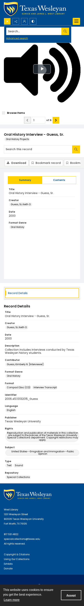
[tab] (25, 180)
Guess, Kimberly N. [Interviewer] (25, 364)
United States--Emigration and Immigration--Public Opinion (42, 452)
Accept (71, 595)
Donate (8, 568)
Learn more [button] (12, 599)
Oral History (17, 227)
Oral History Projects (17, 139)
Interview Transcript (45, 387)
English (11, 410)
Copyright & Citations (17, 554)
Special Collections (18, 477)
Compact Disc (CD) (18, 387)
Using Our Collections (16, 559)
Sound (19, 465)
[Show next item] (56, 120)
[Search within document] (76, 149)
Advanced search (17, 38)
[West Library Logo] (28, 494)
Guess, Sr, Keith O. (21, 204)
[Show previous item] (27, 120)
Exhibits (8, 563)
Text (9, 465)
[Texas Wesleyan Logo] (35, 9)
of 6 (49, 120)
